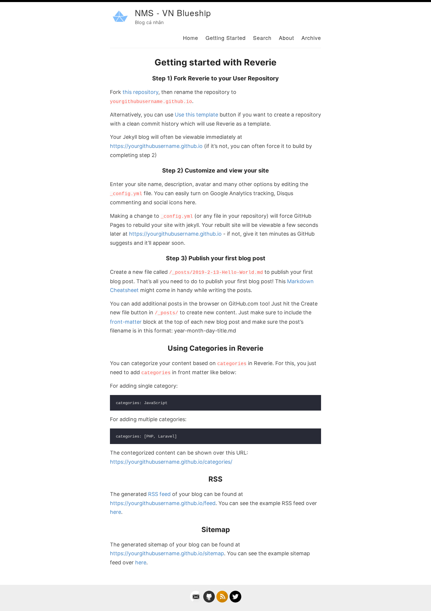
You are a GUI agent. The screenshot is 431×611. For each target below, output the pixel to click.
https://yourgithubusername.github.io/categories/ (171, 462)
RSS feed (159, 494)
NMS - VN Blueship (173, 12)
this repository (140, 92)
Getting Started (226, 37)
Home (190, 37)
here (115, 512)
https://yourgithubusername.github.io (156, 146)
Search (262, 37)
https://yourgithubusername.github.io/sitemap (167, 553)
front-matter (126, 322)
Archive (311, 37)
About (286, 37)
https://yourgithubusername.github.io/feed (163, 503)
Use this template (196, 115)
